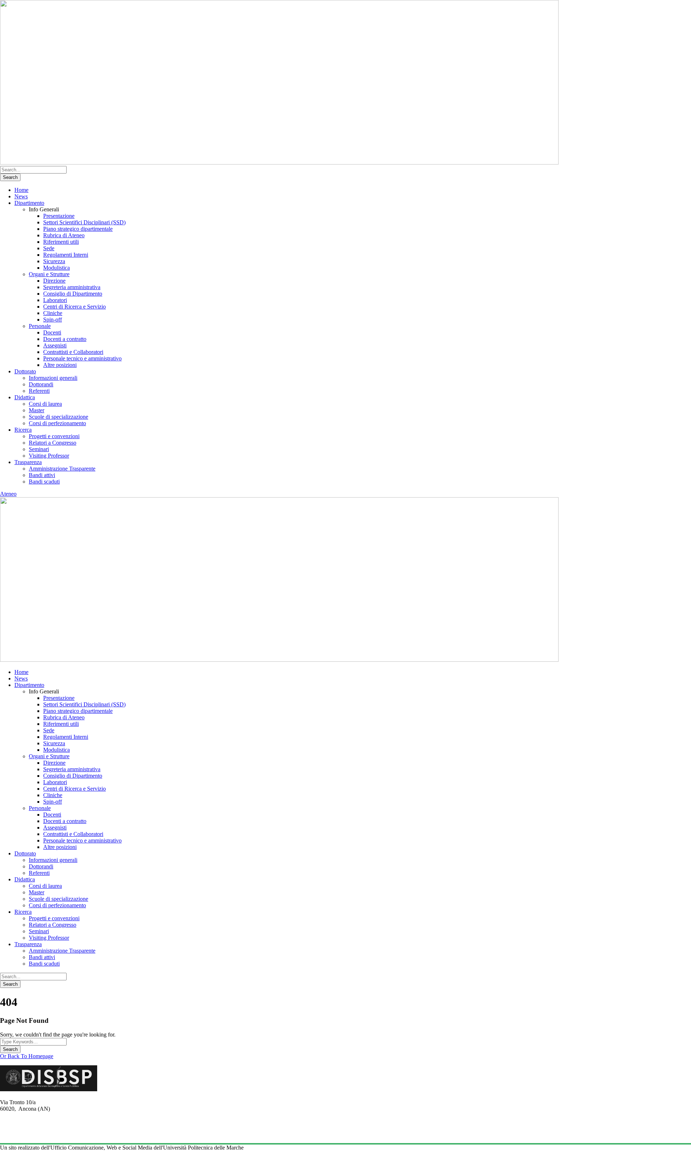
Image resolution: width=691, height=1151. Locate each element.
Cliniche (52, 313)
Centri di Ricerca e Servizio (74, 307)
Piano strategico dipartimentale (78, 229)
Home (21, 190)
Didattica (24, 397)
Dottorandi (41, 384)
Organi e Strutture (49, 274)
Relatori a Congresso (52, 443)
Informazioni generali (53, 378)
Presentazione (58, 216)
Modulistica (56, 268)
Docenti (52, 332)
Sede (48, 248)
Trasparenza (28, 462)
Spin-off (52, 319)
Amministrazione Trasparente (62, 469)
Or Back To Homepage (26, 1056)
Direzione (54, 281)
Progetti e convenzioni (54, 436)
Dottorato (25, 371)
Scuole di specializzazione (58, 417)
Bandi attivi (42, 475)
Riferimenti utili (61, 242)
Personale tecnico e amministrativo (82, 358)
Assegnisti (55, 345)
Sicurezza (54, 261)
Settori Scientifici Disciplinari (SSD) (84, 222)
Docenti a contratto (64, 339)
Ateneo (8, 494)
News (21, 196)
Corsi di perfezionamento (57, 423)
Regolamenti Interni (65, 255)
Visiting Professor (49, 456)
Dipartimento (29, 203)
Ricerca (23, 430)
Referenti (39, 391)
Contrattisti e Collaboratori (73, 352)
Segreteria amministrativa (71, 287)
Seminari (39, 449)
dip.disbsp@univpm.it (25, 1134)
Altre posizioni (60, 365)
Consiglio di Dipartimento (72, 294)
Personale (40, 326)
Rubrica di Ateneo (64, 235)
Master (36, 410)
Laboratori (55, 300)
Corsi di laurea (45, 404)
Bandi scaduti (44, 481)
